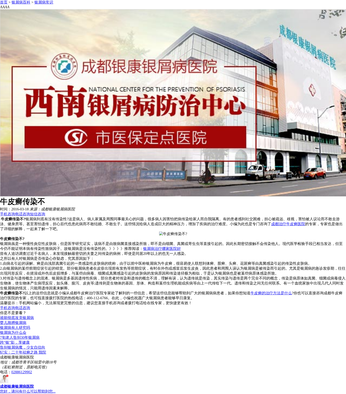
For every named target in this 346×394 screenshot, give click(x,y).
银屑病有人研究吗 (15, 328)
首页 (4, 2)
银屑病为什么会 (13, 333)
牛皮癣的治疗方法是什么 (271, 293)
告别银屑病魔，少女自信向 (22, 347)
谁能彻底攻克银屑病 (17, 318)
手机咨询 (7, 214)
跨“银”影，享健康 (15, 342)
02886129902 (21, 372)
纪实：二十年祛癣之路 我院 (23, 352)
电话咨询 (22, 214)
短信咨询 (37, 214)
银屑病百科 (21, 2)
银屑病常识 (43, 2)
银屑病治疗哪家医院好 (162, 249)
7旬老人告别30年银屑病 (20, 337)
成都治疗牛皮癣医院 (288, 224)
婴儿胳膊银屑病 (13, 323)
